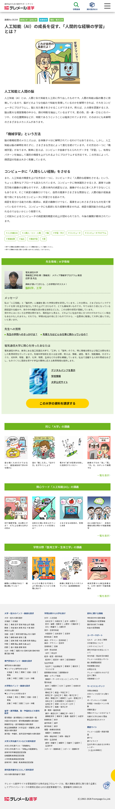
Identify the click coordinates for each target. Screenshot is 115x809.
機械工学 (48, 692)
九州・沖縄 (8, 650)
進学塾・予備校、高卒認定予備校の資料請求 (22, 733)
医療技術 (43, 19)
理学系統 (48, 682)
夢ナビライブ (92, 741)
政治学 (54, 653)
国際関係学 (63, 672)
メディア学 (73, 679)
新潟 (18, 634)
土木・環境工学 (74, 698)
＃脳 (47, 233)
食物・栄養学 (50, 742)
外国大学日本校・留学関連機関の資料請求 (21, 720)
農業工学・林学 (66, 713)
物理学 (54, 685)
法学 (47, 653)
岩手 (16, 624)
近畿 (6, 640)
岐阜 (16, 637)
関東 (6, 627)
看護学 (48, 732)
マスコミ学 (49, 669)
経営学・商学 (58, 659)
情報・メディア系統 (52, 675)
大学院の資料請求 (11, 690)
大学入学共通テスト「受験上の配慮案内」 (21, 749)
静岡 (12, 637)
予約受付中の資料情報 (96, 618)
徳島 (16, 647)
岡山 (16, 644)
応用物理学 (59, 701)
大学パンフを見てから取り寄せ (98, 695)
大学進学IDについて (95, 643)
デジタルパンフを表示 (63, 370)
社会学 (48, 666)
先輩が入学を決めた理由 (97, 716)
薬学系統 (48, 726)
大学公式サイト (59, 382)
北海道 (7, 621)
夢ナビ (90, 737)
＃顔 (43, 239)
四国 (6, 647)
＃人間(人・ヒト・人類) (31, 233)
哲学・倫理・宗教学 (53, 624)
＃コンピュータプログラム (95, 233)
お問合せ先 (91, 669)
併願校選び (91, 709)
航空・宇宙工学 (61, 692)
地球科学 (77, 685)
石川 (30, 634)
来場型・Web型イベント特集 (98, 705)
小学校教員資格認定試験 (14, 759)
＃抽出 (21, 239)
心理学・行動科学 (71, 624)
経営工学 (48, 706)
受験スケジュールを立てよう (98, 713)
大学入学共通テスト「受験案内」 (17, 745)
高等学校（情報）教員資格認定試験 (18, 762)
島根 (20, 644)
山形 (28, 624)
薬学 (56, 726)
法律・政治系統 (50, 649)
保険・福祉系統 (50, 736)
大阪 (20, 640)
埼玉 (24, 627)
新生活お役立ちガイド (96, 719)
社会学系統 (48, 663)
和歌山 (33, 640)
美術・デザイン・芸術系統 (55, 640)
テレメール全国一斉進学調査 (98, 733)
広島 (24, 644)
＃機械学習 (33, 239)
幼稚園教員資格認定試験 (14, 755)
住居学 (77, 742)
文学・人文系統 (50, 618)
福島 (32, 624)
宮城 (20, 624)
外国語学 (48, 633)
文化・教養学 (50, 626)
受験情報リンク (93, 678)
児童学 (69, 742)
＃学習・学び (58, 233)
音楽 (56, 646)
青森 (12, 624)
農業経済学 (49, 716)
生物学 (68, 685)
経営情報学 (70, 659)
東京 (32, 627)
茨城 (12, 627)
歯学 (56, 723)
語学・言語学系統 (51, 630)
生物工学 (48, 704)
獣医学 (59, 716)
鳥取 (12, 644)
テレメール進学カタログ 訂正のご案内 (98, 674)
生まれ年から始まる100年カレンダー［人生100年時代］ (98, 747)
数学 (47, 685)
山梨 (12, 630)
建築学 (63, 698)
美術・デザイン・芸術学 (54, 643)
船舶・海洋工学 (61, 706)
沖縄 (12, 653)
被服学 (61, 742)
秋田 (24, 624)
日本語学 (58, 633)
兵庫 (24, 640)
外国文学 (58, 621)
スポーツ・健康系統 (52, 749)
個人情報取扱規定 (94, 662)
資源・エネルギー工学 (64, 704)
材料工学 (48, 701)
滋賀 (12, 640)
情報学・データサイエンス (56, 679)
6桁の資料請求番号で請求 (14, 774)
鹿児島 (7, 653)
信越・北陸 (8, 634)
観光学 (75, 666)
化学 (61, 685)
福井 (34, 634)
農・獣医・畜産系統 (52, 710)
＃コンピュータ (74, 233)
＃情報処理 (10, 239)
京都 (16, 640)
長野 (22, 634)
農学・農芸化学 (51, 713)
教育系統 (48, 637)
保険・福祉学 (64, 736)
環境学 (67, 666)
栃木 (16, 627)
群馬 (20, 627)
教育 (56, 637)
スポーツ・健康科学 (71, 749)
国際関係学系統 (50, 672)
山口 (28, 644)
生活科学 (48, 745)
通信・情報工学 (51, 698)
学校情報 (56, 376)
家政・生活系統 (50, 739)
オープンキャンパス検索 (97, 700)
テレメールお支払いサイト (98, 659)
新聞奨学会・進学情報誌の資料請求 (18, 724)
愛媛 (20, 647)
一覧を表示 (103, 475)
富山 (26, 634)
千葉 (28, 627)
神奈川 (7, 630)
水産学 (80, 716)
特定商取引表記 (93, 666)
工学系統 (48, 689)
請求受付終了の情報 (95, 624)
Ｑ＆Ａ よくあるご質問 (97, 639)
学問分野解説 (92, 690)
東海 (6, 637)
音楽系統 (48, 646)
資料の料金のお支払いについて (98, 651)
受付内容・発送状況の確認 (98, 656)
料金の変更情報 (93, 627)
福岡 (18, 650)
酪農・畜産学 (70, 716)
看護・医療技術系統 (52, 729)
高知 (24, 647)
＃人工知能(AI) (12, 233)
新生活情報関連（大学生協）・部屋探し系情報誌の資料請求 (22, 729)
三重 (24, 637)
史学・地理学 (70, 621)
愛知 (20, 637)
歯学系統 (48, 723)
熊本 (38, 650)
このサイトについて (95, 646)
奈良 (28, 640)
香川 (12, 647)
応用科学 (70, 701)
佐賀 (30, 650)
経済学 (48, 659)
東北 (6, 624)
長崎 (34, 650)
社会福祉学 (57, 666)
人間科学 (62, 626)
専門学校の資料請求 (12, 665)
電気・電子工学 (56, 19)
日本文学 (48, 621)
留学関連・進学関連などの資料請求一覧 (20, 717)
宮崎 (26, 650)
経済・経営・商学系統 (53, 656)
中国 (6, 644)
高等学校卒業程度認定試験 (15, 752)
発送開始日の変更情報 (96, 621)
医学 (56, 719)
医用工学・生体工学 (28, 19)
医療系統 (48, 719)
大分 (22, 650)
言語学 (67, 633)
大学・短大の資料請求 (13, 618)
